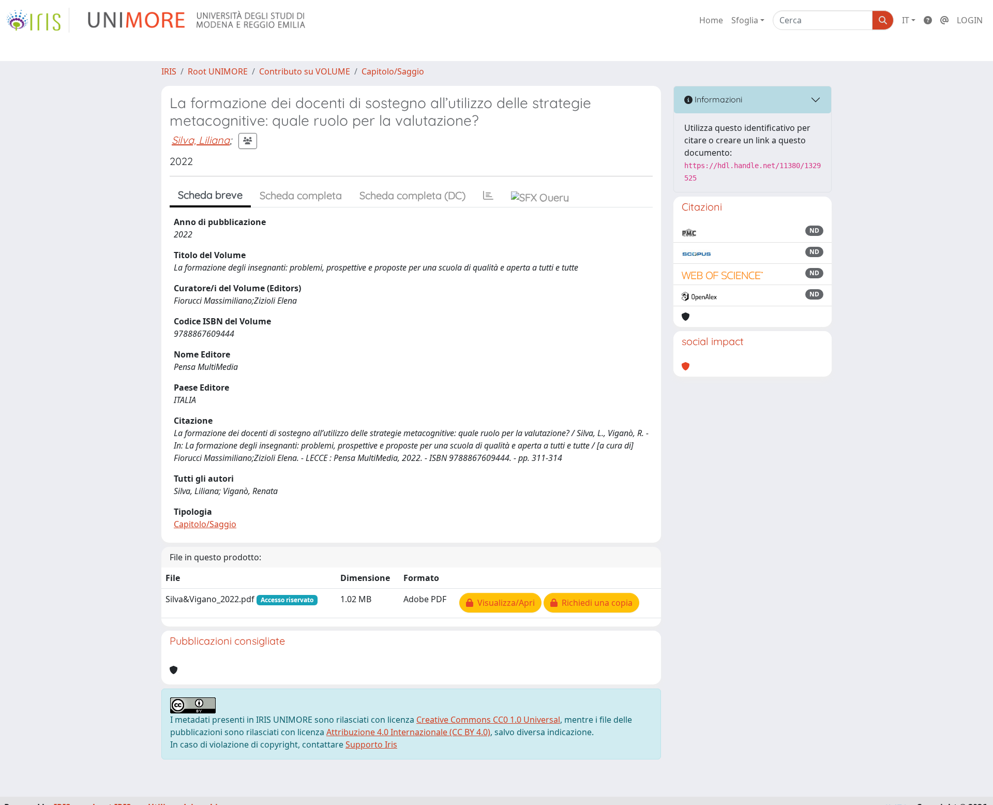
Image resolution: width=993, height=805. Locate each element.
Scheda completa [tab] (301, 195)
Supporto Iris (371, 744)
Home (711, 20)
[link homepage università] (197, 20)
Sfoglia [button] (744, 20)
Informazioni (717, 99)
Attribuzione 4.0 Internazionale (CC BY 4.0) (408, 732)
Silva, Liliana (201, 139)
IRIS (168, 71)
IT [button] (905, 20)
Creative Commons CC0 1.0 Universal (488, 719)
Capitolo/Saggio (393, 71)
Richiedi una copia (595, 602)
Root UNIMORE (218, 71)
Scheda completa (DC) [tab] (412, 195)
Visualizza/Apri (504, 602)
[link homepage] (37, 20)
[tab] (488, 195)
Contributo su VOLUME (304, 71)
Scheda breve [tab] (210, 194)
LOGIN (970, 20)
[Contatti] (944, 20)
